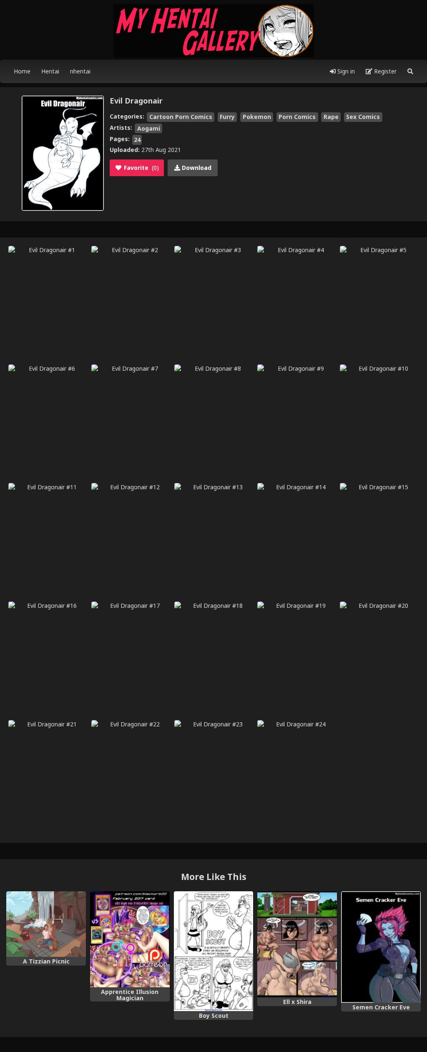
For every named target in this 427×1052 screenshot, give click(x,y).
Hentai (50, 71)
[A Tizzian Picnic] (46, 923)
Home (22, 71)
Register (384, 71)
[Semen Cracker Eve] (381, 947)
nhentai (80, 71)
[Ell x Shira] (297, 944)
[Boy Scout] (214, 951)
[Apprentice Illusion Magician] (130, 939)
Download (195, 168)
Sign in (345, 71)
